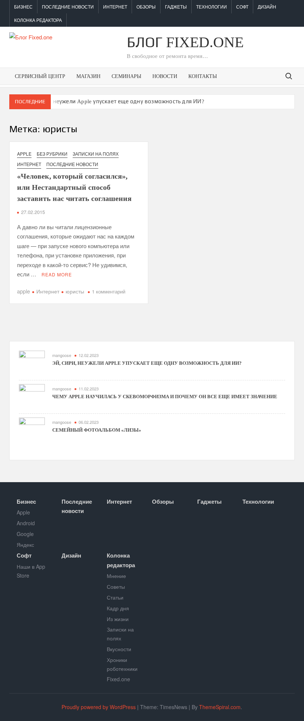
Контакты (202, 76)
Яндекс (25, 544)
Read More (57, 274)
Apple (24, 153)
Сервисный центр (40, 76)
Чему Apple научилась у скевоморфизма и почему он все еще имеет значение (164, 396)
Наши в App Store (31, 571)
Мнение (116, 575)
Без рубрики (52, 153)
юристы (75, 291)
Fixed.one (118, 679)
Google (25, 533)
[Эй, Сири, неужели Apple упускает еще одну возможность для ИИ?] (32, 363)
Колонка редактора (38, 20)
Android (26, 523)
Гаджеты (176, 6)
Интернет (115, 6)
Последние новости (68, 6)
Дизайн (267, 6)
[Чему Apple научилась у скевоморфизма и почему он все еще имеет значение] (32, 396)
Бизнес (23, 6)
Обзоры (146, 6)
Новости (164, 76)
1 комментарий (108, 291)
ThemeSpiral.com (220, 707)
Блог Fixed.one (185, 42)
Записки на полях (96, 153)
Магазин (88, 76)
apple (23, 291)
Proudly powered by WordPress (99, 707)
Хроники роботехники (122, 664)
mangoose (61, 355)
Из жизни (118, 619)
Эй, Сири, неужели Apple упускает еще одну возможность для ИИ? (115, 101)
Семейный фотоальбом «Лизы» (96, 430)
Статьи (115, 597)
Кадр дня (118, 608)
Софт (242, 6)
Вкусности (119, 649)
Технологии (211, 6)
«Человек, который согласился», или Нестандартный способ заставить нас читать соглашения (74, 187)
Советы (116, 586)
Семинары (126, 76)
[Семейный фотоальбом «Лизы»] (32, 429)
